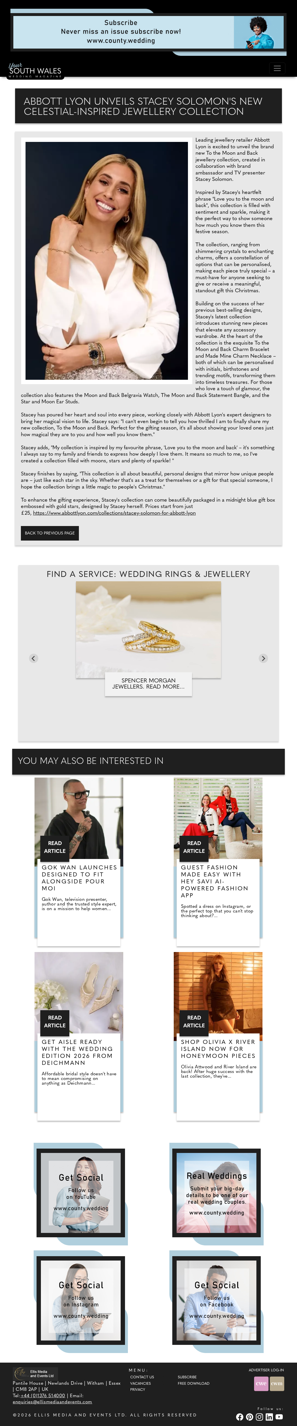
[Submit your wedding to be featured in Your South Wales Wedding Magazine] (216, 1193)
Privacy (137, 1390)
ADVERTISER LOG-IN (266, 1370)
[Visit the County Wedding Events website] (262, 1384)
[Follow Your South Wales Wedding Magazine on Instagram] (81, 1300)
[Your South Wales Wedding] (35, 71)
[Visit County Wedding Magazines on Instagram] (260, 1417)
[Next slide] (263, 658)
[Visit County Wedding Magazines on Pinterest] (250, 1417)
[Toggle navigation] (277, 68)
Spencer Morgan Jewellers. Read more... (148, 684)
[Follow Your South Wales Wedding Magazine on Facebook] (216, 1300)
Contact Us (142, 1377)
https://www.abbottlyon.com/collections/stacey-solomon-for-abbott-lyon (114, 513)
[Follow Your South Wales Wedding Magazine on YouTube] (81, 1193)
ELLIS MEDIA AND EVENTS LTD (79, 1415)
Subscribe (187, 1377)
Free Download (193, 1384)
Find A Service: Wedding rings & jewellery (148, 575)
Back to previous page (50, 533)
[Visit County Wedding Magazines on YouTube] (280, 1417)
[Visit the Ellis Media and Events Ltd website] (35, 1374)
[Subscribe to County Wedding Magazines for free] (148, 32)
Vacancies (140, 1384)
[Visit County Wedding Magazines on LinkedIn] (270, 1417)
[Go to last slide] (33, 658)
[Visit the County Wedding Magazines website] (277, 1384)
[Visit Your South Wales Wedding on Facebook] (240, 1417)
